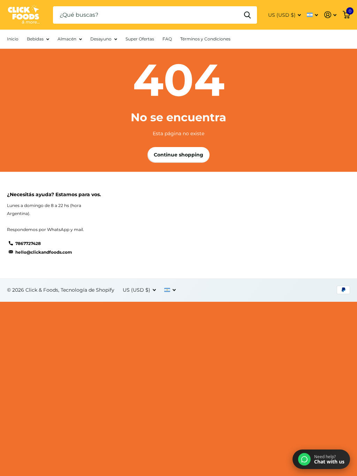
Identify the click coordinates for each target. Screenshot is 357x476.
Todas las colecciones (38, 43)
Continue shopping (178, 155)
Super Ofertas (140, 38)
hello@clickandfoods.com (43, 252)
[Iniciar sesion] (330, 15)
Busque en (247, 15)
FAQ (167, 38)
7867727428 (28, 243)
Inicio (12, 38)
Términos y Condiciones (205, 38)
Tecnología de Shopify (87, 290)
